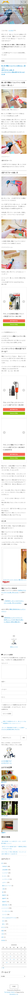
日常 (2, 937)
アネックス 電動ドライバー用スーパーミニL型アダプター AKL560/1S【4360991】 (14, 447)
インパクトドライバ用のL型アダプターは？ (13, 72)
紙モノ (4, 924)
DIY (3, 16)
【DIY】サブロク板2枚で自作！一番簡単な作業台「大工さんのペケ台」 (14, 847)
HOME (14, 986)
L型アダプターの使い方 (7, 70)
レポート (4, 882)
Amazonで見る (14, 324)
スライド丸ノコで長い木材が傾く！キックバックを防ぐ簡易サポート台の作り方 (13, 853)
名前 (3, 681)
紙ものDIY (4, 782)
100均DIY (4, 866)
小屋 (3, 889)
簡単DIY (4, 901)
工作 (2, 934)
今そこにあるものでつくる (9, 917)
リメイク (4, 914)
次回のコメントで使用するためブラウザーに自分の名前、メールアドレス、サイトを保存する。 (13, 707)
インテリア (5, 873)
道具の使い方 (14, 16)
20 (14, 959)
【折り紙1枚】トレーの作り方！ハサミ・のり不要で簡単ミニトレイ (13, 842)
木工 (3, 921)
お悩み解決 (7, 16)
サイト (3, 697)
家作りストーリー (6, 885)
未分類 (3, 940)
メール (3, 689)
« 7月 (2, 968)
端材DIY (4, 898)
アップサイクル (6, 911)
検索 (24, 737)
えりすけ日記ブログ (6, 761)
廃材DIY (4, 895)
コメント (4, 663)
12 (10, 956)
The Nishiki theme (9, 992)
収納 (2, 930)
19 (10, 959)
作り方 (3, 927)
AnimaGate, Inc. (14, 994)
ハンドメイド (4, 908)
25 (6, 962)
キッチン (4, 876)
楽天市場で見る (14, 320)
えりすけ (11, 30)
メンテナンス (5, 879)
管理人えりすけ (14, 647)
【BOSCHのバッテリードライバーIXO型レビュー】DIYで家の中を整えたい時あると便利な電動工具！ (13, 620)
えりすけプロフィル (6, 763)
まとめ (3, 74)
